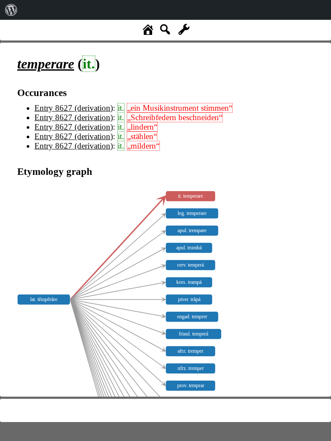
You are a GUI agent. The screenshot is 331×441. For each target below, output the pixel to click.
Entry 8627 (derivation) (73, 107)
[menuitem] (11, 10)
